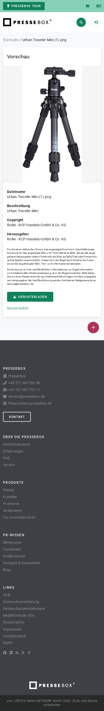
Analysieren (12, 510)
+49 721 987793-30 (24, 383)
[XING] (29, 652)
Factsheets (12, 549)
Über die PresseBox (23, 437)
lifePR (8, 643)
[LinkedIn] (11, 652)
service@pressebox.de (20, 283)
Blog (6, 570)
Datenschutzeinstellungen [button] (24, 609)
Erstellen (10, 497)
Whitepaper (12, 543)
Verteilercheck (14, 636)
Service (9, 465)
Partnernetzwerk (16, 444)
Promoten (11, 504)
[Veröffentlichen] (93, 327)
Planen (8, 490)
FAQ (6, 458)
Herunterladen (32, 297)
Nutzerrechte (17, 308)
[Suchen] (81, 22)
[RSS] (16, 652)
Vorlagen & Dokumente (21, 563)
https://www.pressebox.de (29, 403)
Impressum (12, 629)
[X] (23, 652)
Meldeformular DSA (18, 615)
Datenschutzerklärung (21, 602)
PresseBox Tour (26, 6)
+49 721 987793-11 (24, 390)
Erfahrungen (13, 451)
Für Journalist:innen (19, 517)
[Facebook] (5, 652)
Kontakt (17, 417)
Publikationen (14, 556)
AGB (6, 595)
